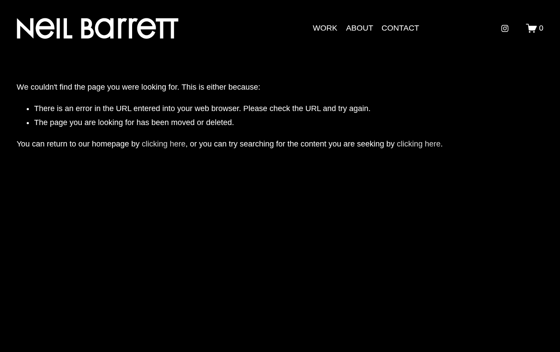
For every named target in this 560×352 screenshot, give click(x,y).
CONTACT (400, 28)
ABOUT (359, 28)
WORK (325, 28)
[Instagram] (504, 28)
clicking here (164, 143)
